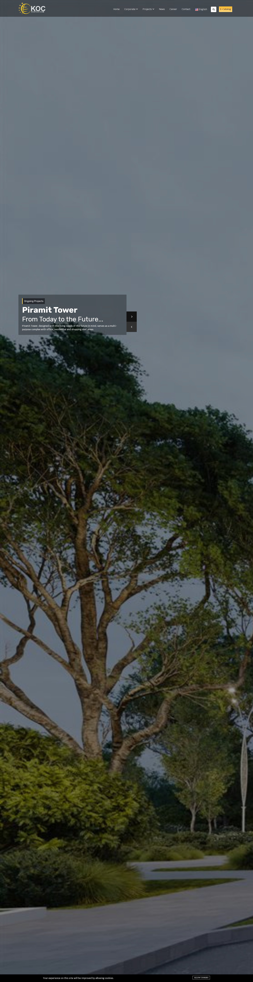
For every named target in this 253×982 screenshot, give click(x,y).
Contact (186, 9)
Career (173, 9)
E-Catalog (225, 9)
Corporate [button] (130, 9)
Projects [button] (147, 9)
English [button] (202, 9)
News (162, 9)
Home (116, 9)
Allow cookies (201, 977)
